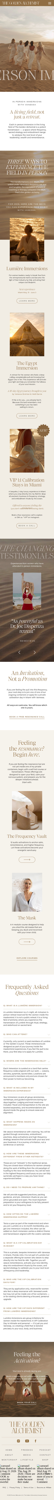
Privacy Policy (15, 1487)
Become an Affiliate (44, 1487)
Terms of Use (28, 1487)
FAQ (4, 1487)
